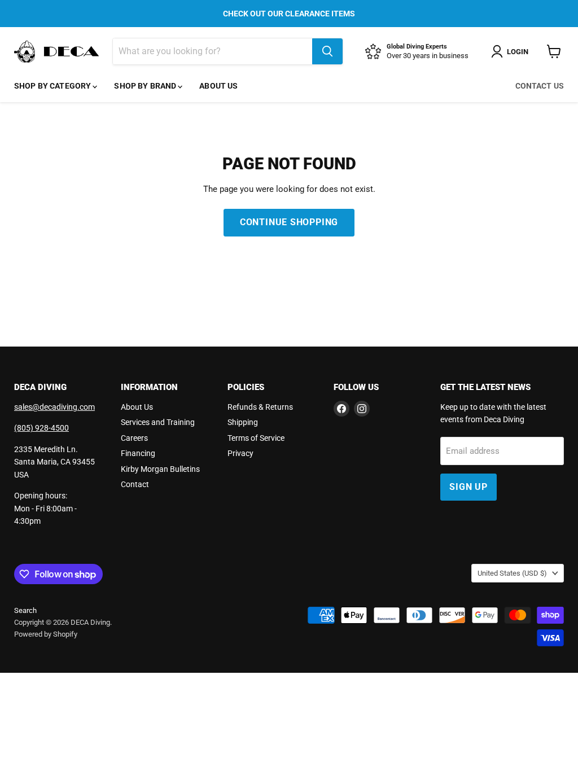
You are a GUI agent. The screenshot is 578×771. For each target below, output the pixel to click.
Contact (135, 484)
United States (512, 573)
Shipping (242, 422)
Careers (134, 438)
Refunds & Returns (260, 406)
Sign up (468, 486)
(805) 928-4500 (41, 427)
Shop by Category (53, 85)
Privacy (240, 453)
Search (25, 610)
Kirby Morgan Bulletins (160, 469)
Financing (138, 453)
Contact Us (539, 85)
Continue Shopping (289, 222)
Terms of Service (255, 438)
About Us (218, 85)
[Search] (327, 51)
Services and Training (158, 422)
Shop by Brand (146, 85)
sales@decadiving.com (54, 406)
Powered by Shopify (45, 634)
